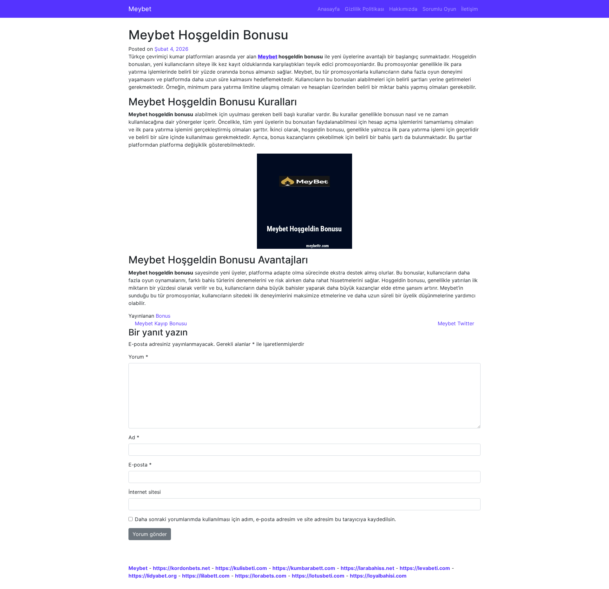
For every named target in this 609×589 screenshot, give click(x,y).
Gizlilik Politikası (364, 9)
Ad (133, 437)
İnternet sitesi (144, 492)
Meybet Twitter (457, 323)
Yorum (138, 357)
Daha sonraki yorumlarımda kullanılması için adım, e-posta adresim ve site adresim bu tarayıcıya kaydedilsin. (265, 519)
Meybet (139, 9)
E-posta (140, 464)
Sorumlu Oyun (439, 9)
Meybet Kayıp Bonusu (160, 323)
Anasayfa (329, 9)
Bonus (163, 316)
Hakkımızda (403, 9)
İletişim (469, 9)
